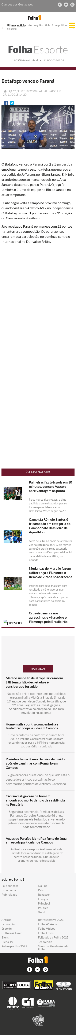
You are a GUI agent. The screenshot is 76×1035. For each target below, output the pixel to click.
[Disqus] (38, 303)
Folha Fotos (45, 933)
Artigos (6, 919)
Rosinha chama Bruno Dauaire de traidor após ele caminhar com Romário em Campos (36, 763)
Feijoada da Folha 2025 (53, 937)
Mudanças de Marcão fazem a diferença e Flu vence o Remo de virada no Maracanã (50, 572)
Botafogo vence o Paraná (27, 81)
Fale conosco (10, 885)
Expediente (8, 890)
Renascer (44, 894)
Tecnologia (45, 941)
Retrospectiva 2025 (14, 946)
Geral (41, 912)
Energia (43, 899)
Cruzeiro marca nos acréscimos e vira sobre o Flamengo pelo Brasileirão (48, 617)
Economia (8, 924)
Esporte (38, 49)
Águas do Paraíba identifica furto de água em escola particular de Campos (36, 840)
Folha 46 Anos (47, 924)
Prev (2, 28)
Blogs (5, 937)
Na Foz (42, 885)
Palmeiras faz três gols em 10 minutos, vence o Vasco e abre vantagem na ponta (50, 486)
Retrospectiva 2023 (51, 919)
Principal (44, 903)
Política (43, 907)
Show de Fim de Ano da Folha (53, 948)
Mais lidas (38, 668)
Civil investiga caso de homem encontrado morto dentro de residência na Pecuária (35, 800)
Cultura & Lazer (11, 933)
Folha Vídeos (46, 928)
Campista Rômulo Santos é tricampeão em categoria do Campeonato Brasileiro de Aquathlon (50, 525)
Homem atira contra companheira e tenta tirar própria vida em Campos (32, 726)
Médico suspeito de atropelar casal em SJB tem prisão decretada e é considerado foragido (34, 682)
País (40, 890)
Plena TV (7, 941)
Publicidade (9, 894)
